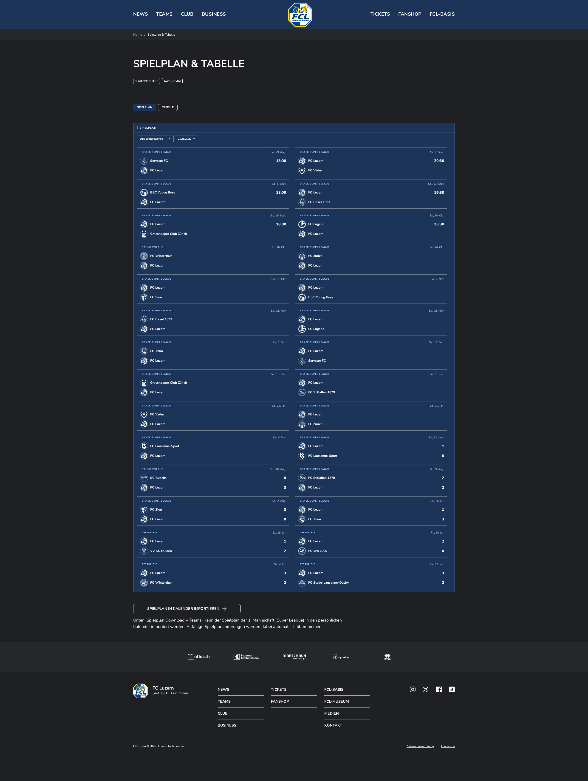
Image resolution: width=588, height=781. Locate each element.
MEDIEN (331, 713)
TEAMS (164, 14)
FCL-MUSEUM (336, 701)
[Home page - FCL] (300, 15)
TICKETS (380, 14)
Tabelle (168, 107)
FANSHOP (280, 701)
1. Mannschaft (146, 81)
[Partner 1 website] (198, 657)
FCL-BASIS (333, 689)
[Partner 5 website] (387, 657)
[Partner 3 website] (294, 657)
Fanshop (409, 14)
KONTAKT (333, 725)
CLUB (187, 14)
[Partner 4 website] (341, 657)
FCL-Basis (442, 14)
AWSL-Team (172, 81)
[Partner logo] (413, 689)
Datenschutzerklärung (420, 746)
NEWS (140, 14)
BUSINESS (214, 14)
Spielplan (144, 107)
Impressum (448, 746)
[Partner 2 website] (246, 657)
